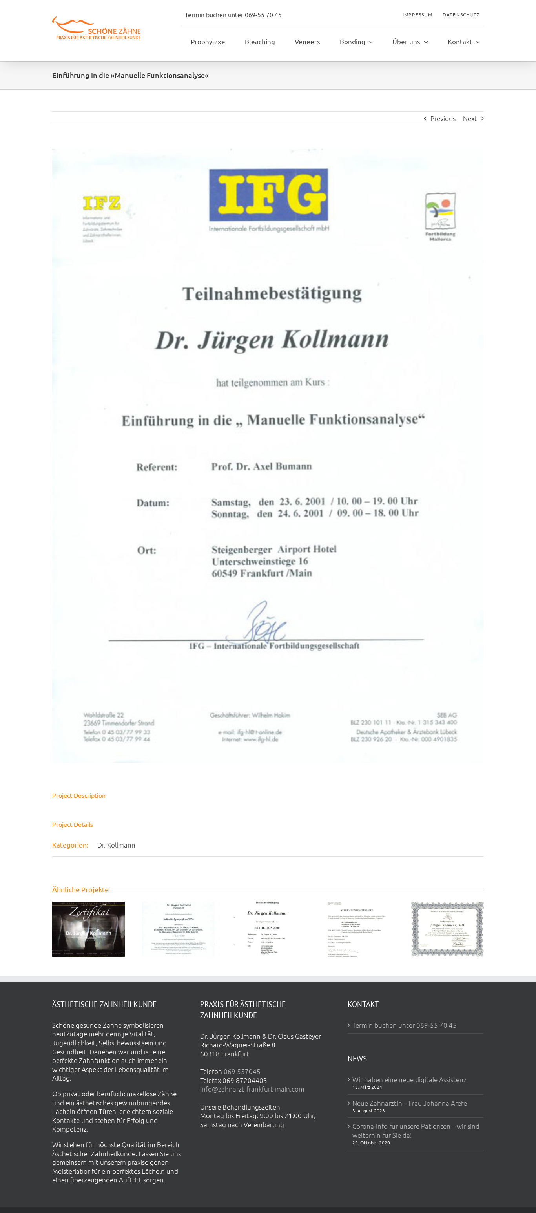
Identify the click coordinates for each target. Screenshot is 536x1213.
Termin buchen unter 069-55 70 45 (404, 1025)
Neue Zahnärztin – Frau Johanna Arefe (409, 1103)
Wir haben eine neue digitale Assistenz (409, 1079)
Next (470, 118)
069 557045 (242, 1071)
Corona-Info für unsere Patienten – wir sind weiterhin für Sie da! (415, 1130)
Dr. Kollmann (116, 845)
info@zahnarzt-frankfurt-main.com (252, 1089)
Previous (443, 118)
